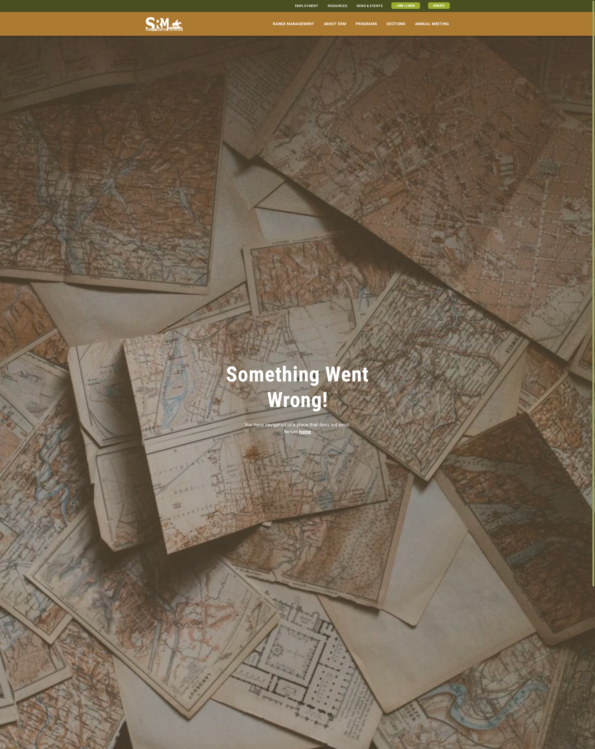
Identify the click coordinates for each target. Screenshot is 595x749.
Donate (439, 5)
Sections (396, 24)
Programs (366, 24)
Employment (306, 6)
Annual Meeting (432, 24)
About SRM (335, 24)
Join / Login (406, 5)
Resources (337, 6)
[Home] (164, 24)
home (305, 431)
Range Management (293, 24)
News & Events (370, 6)
